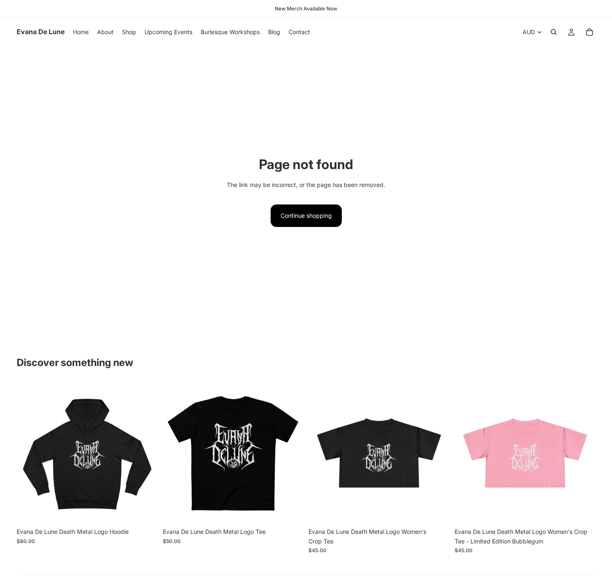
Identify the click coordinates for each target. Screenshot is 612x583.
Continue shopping (306, 215)
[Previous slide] (175, 453)
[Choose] (144, 511)
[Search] (554, 32)
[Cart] (589, 32)
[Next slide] (291, 453)
